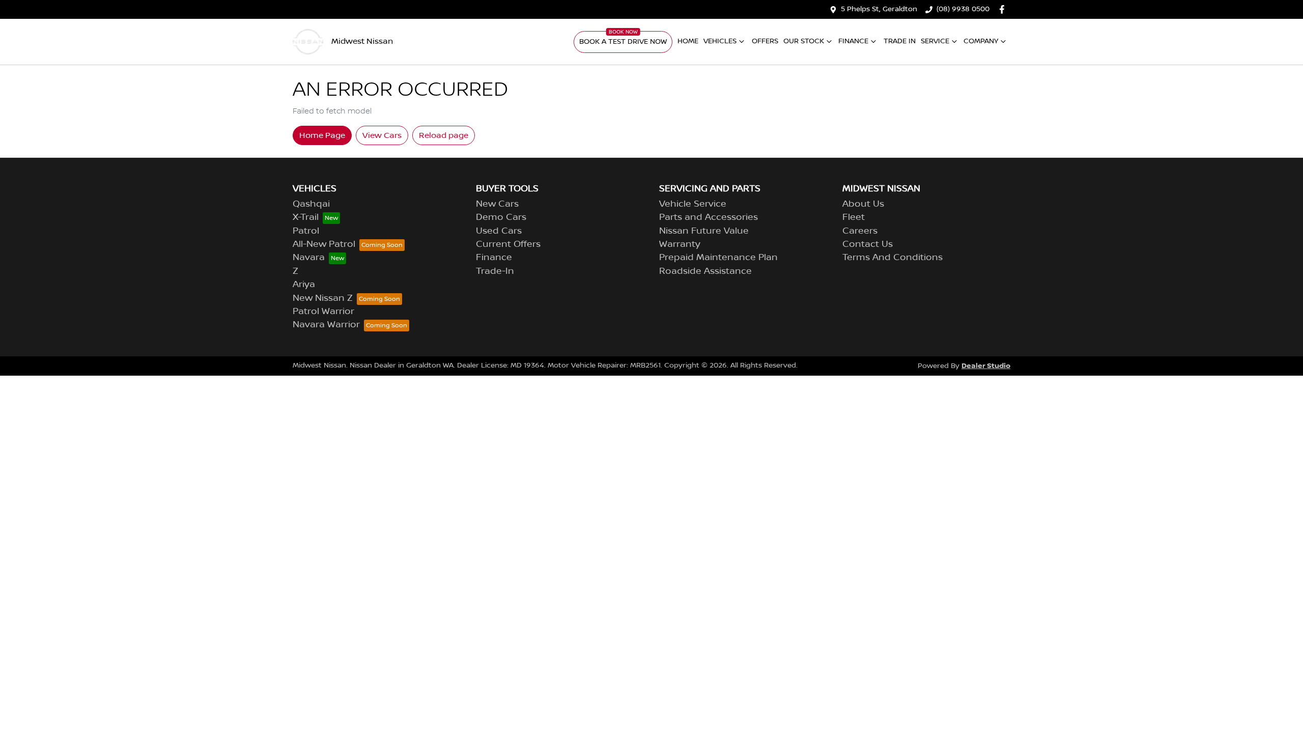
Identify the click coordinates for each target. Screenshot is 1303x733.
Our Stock (803, 41)
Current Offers (508, 244)
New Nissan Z (323, 298)
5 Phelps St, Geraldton (879, 9)
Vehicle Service (692, 204)
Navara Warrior (326, 324)
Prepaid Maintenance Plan (718, 257)
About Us (863, 204)
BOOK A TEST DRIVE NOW (623, 42)
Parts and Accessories (708, 217)
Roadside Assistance (705, 271)
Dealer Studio (985, 365)
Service (935, 41)
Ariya (304, 284)
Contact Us (867, 244)
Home (687, 41)
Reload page (443, 135)
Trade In (900, 41)
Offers (765, 41)
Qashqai (311, 204)
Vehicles (720, 41)
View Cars (382, 135)
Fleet (853, 217)
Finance (853, 41)
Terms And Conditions (892, 257)
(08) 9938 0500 (963, 9)
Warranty (679, 244)
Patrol (306, 231)
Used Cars (499, 231)
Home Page (322, 135)
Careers (859, 231)
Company (981, 41)
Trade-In (495, 271)
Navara (309, 257)
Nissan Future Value (704, 231)
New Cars (497, 204)
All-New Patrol (324, 244)
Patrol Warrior (323, 311)
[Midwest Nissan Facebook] (1004, 9)
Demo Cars (501, 217)
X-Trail (306, 217)
